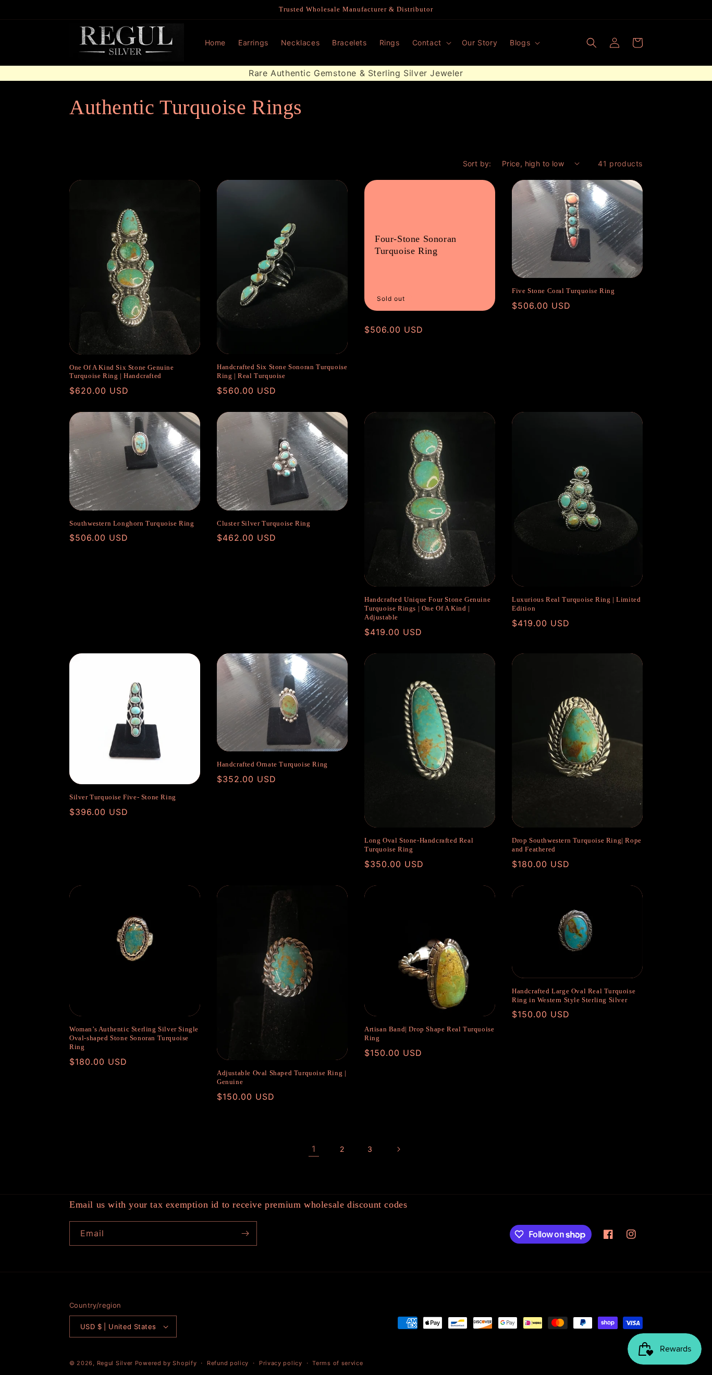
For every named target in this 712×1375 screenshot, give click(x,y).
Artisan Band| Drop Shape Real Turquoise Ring (429, 1033)
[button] (431, 43)
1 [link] (314, 1148)
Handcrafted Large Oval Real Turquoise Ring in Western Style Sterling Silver (573, 995)
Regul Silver (115, 1363)
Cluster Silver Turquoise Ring (263, 523)
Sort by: (477, 163)
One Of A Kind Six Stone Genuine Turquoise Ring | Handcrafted (121, 371)
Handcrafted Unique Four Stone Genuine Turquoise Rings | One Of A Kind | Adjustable (427, 608)
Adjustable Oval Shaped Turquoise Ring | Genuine (281, 1077)
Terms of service (337, 1363)
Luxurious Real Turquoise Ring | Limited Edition (576, 603)
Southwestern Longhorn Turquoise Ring (131, 523)
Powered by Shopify (166, 1363)
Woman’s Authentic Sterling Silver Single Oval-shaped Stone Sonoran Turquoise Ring (134, 1038)
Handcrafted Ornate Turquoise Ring (272, 764)
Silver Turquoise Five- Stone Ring (122, 797)
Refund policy (228, 1363)
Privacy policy (280, 1363)
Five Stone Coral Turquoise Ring (563, 291)
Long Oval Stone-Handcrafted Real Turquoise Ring (418, 844)
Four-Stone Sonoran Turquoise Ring (416, 245)
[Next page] (398, 1149)
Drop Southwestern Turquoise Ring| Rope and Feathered (577, 844)
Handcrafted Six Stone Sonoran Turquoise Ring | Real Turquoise (282, 371)
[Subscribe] (245, 1233)
